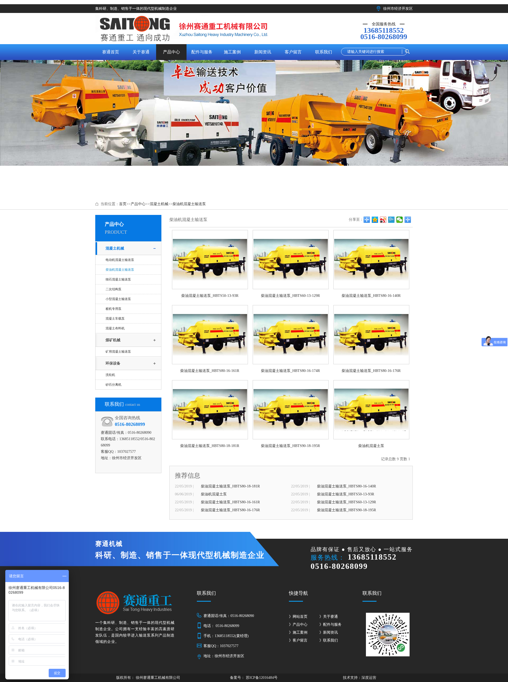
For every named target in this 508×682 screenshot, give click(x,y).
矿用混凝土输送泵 (118, 351)
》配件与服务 (330, 624)
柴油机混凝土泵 (214, 494)
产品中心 (138, 204)
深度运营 (368, 678)
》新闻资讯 (328, 632)
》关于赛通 (328, 617)
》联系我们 (328, 640)
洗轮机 (110, 375)
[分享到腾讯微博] (391, 219)
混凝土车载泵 (115, 318)
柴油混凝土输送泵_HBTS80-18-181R (230, 486)
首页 (122, 204)
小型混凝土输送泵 (118, 299)
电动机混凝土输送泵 (120, 260)
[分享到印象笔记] (408, 219)
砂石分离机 (113, 384)
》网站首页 (298, 617)
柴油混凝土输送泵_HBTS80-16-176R (230, 510)
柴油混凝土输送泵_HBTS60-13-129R (346, 502)
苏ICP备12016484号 (261, 678)
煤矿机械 (113, 340)
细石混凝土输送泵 (118, 279)
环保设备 (113, 363)
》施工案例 (298, 632)
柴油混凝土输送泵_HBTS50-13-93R (345, 494)
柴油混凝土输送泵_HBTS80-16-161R (230, 502)
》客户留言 (298, 640)
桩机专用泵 (113, 309)
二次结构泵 (113, 289)
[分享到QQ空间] (375, 219)
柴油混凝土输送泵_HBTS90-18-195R (346, 510)
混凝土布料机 (115, 328)
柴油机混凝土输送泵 (189, 204)
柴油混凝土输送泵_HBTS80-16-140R (346, 486)
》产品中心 (298, 624)
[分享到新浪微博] (383, 219)
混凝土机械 (159, 204)
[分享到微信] (399, 219)
